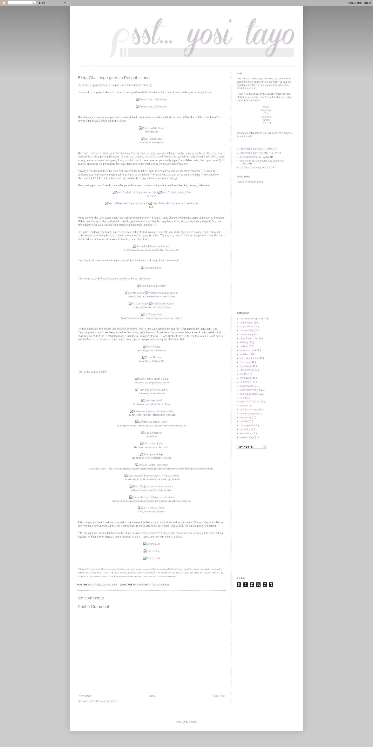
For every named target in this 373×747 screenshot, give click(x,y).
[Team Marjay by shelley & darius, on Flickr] (151, 346)
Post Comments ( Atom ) (104, 701)
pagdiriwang (247, 386)
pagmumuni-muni (249, 389)
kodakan (245, 354)
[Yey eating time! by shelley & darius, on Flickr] (151, 267)
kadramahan (247, 322)
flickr (266, 113)
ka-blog (244, 342)
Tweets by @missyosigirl (250, 182)
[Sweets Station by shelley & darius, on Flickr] (135, 292)
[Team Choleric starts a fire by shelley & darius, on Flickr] (174, 192)
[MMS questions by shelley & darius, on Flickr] (151, 314)
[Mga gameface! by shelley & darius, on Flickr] (151, 432)
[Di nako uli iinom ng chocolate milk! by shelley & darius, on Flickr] (151, 411)
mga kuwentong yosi (251, 318)
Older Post (218, 695)
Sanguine (127, 156)
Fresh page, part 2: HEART (254, 153)
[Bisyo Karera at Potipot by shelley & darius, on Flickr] (151, 285)
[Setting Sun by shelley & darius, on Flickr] (151, 543)
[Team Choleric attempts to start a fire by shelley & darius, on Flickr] (135, 192)
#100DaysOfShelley (250, 157)
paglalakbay (160, 584)
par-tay (244, 374)
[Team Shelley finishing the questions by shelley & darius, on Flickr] (151, 497)
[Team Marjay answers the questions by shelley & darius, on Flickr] (151, 486)
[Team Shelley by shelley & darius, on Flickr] (151, 357)
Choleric (138, 156)
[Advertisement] (266, 247)
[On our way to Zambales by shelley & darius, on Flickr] (151, 99)
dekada (244, 405)
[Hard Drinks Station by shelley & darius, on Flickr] (161, 303)
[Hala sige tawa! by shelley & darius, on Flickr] (151, 400)
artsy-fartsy (246, 417)
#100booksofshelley (250, 167)
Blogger (193, 722)
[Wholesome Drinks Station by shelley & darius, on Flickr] (161, 292)
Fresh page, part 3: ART (252, 149)
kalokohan (246, 382)
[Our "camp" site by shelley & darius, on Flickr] (151, 138)
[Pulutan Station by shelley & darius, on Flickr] (139, 303)
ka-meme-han (247, 350)
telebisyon (245, 366)
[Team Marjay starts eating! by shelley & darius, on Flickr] (151, 389)
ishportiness (246, 370)
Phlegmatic (170, 156)
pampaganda (247, 425)
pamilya (244, 421)
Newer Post (85, 695)
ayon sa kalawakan (250, 401)
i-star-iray (245, 362)
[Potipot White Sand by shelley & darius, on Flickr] (151, 128)
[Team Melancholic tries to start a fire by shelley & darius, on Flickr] (127, 203)
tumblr (266, 120)
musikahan (246, 334)
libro (242, 397)
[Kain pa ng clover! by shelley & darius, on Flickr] (151, 443)
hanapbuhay (142, 584)
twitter (266, 106)
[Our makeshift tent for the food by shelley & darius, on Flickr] (151, 246)
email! (249, 136)
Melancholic (151, 156)
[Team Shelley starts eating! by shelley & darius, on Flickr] (152, 378)
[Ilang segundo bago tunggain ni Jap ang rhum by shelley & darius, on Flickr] (152, 475)
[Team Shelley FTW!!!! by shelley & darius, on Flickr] (152, 508)
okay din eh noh (248, 338)
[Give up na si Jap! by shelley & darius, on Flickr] (151, 454)
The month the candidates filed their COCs (262, 160)
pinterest (266, 123)
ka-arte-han (246, 433)
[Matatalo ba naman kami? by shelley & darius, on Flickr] (151, 421)
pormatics (245, 429)
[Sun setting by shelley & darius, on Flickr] (151, 551)
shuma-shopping (249, 413)
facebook (266, 110)
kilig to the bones (249, 358)
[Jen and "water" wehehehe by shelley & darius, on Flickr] (151, 464)
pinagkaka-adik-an (250, 409)
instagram (266, 116)
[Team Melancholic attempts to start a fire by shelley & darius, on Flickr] (173, 203)
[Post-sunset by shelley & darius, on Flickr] (151, 558)
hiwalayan (245, 378)
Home (152, 695)
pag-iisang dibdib (249, 394)
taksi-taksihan (247, 437)
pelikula (244, 346)
